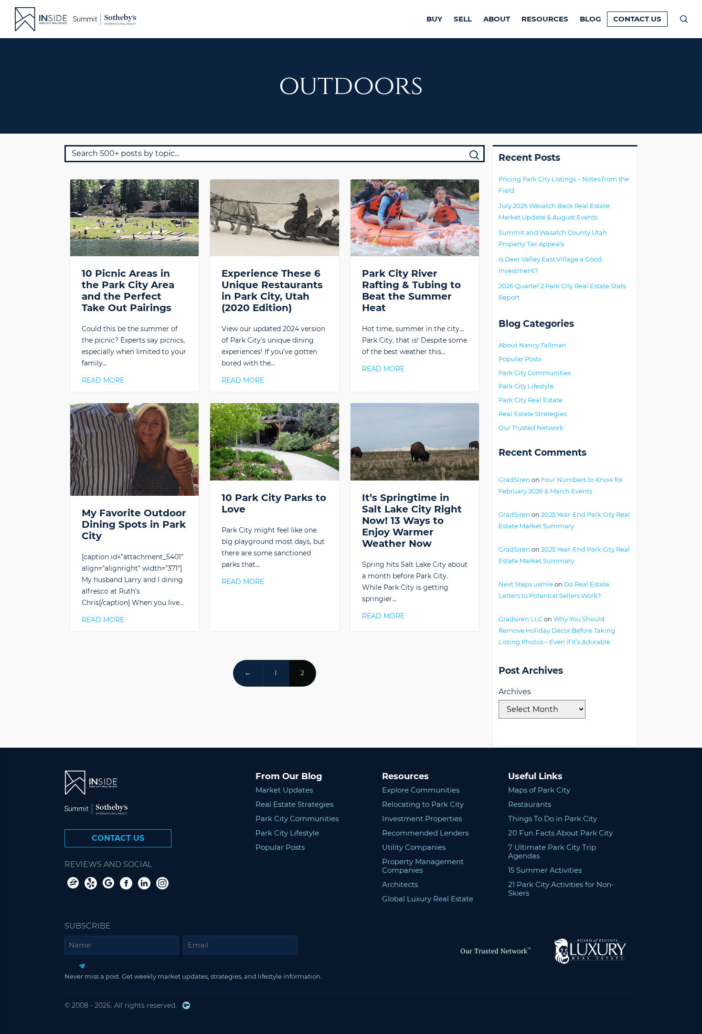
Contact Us (637, 18)
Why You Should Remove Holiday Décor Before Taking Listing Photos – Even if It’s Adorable (557, 630)
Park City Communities (535, 372)
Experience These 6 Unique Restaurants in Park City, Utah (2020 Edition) (272, 290)
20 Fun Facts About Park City (560, 832)
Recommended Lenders (425, 832)
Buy (434, 18)
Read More (103, 380)
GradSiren (514, 479)
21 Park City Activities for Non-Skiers (561, 889)
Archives (515, 691)
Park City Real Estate (531, 400)
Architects (400, 884)
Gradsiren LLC (520, 619)
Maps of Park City (539, 789)
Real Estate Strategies (532, 414)
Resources (544, 18)
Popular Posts (520, 359)
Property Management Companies (423, 866)
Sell (463, 18)
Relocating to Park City (423, 804)
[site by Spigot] (186, 1005)
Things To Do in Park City (552, 818)
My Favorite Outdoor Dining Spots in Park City (134, 524)
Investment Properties (422, 818)
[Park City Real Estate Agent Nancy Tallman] (35, 19)
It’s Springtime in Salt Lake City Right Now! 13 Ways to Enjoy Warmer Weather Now (412, 520)
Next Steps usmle (526, 584)
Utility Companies (414, 847)
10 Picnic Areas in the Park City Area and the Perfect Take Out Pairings (128, 290)
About (496, 18)
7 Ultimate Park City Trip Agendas (552, 851)
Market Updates (284, 789)
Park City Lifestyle (526, 386)
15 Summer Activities (545, 870)
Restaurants (529, 804)
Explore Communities (420, 789)
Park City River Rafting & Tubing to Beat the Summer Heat (411, 290)
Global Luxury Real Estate (427, 898)
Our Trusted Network (531, 427)
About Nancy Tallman (532, 345)
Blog (590, 18)
